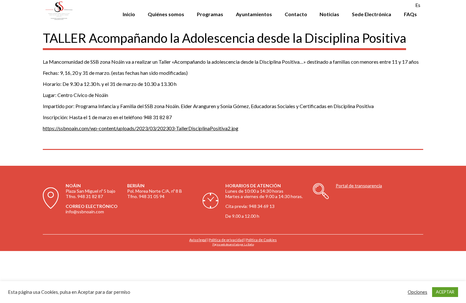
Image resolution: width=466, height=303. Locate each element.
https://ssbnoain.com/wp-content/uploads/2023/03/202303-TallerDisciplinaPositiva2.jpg (140, 128)
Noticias (329, 14)
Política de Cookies (261, 240)
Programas (210, 14)
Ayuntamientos (254, 14)
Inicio (129, 14)
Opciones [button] (417, 292)
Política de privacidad (226, 240)
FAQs (410, 14)
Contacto (296, 14)
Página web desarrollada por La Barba (233, 244)
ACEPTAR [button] (445, 291)
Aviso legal (198, 240)
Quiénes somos (166, 14)
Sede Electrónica (371, 14)
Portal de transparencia (359, 185)
